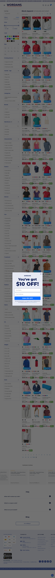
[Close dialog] (41, 274)
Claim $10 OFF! (27, 298)
